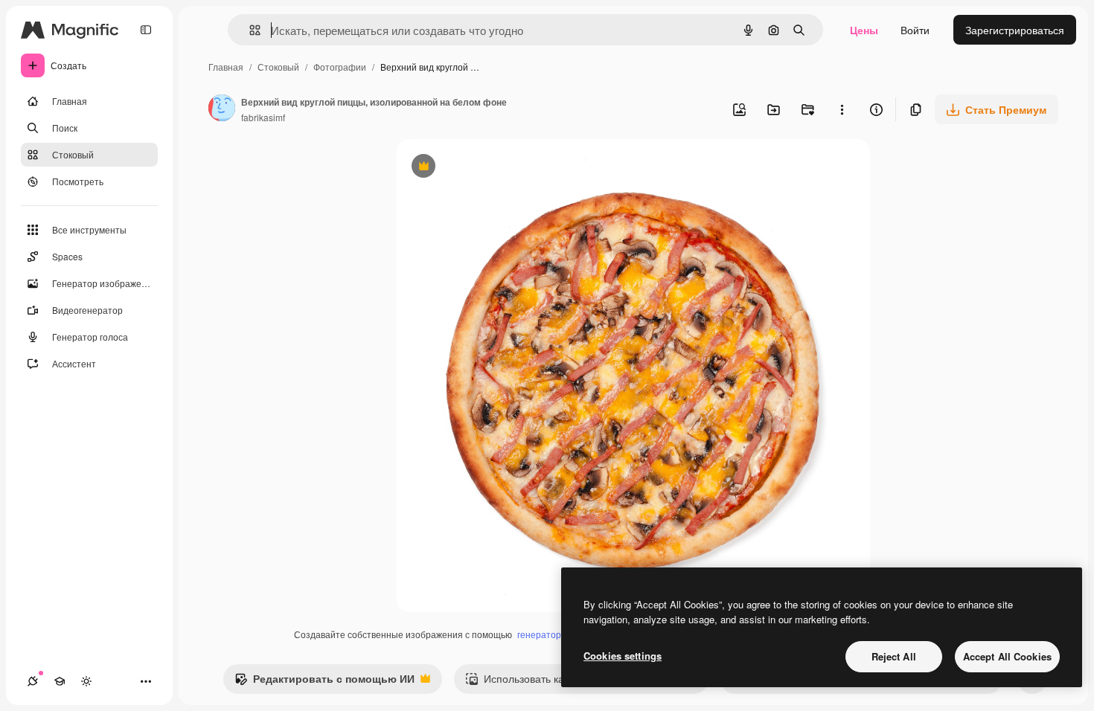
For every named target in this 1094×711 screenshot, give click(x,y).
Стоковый (278, 66)
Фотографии (339, 66)
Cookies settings (622, 656)
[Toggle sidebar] (146, 30)
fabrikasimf (263, 117)
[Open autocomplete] (248, 30)
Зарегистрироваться (1014, 29)
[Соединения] (33, 681)
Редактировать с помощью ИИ (324, 682)
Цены (864, 29)
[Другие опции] (842, 109)
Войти (915, 29)
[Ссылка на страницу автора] (221, 109)
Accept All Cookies (1007, 656)
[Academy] (59, 681)
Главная (225, 66)
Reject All (893, 656)
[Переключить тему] (86, 681)
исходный (496, 168)
